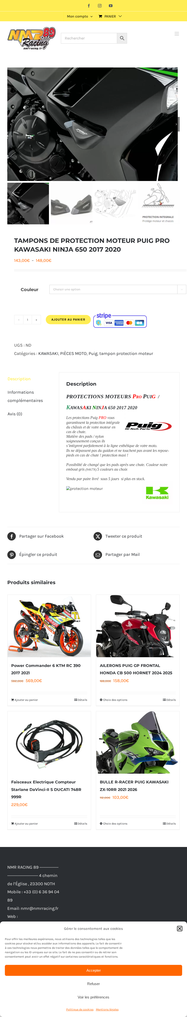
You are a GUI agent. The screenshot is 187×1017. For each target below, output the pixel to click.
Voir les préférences (93, 997)
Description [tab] (19, 378)
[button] (179, 928)
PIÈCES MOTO (73, 353)
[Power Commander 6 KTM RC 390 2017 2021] (49, 626)
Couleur (29, 289)
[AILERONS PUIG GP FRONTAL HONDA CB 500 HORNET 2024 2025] (137, 626)
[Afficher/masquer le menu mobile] (177, 33)
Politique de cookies (80, 1009)
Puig (93, 353)
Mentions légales (107, 1009)
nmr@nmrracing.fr (39, 908)
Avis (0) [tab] (15, 414)
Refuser (93, 984)
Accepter (93, 970)
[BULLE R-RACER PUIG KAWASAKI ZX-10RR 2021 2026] (137, 742)
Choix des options (115, 700)
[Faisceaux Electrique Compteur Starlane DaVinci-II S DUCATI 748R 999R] (49, 742)
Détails (82, 700)
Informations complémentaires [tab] (25, 396)
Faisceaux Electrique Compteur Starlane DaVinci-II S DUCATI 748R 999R (46, 789)
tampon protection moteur (126, 353)
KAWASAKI (48, 353)
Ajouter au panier (68, 319)
